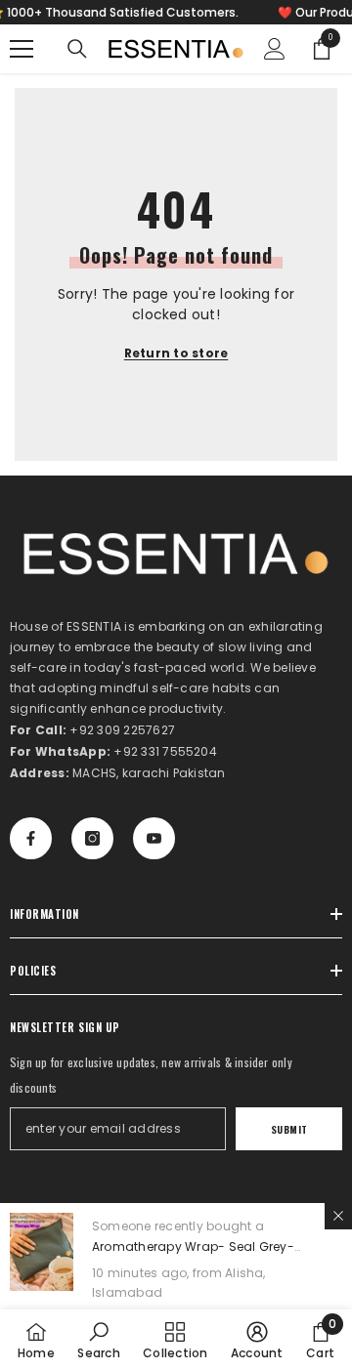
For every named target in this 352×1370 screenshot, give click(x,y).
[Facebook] (31, 838)
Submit (289, 1129)
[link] (98, 1339)
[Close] (338, 1215)
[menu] (21, 49)
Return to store (176, 353)
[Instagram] (92, 838)
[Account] (275, 49)
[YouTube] (154, 838)
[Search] (77, 49)
